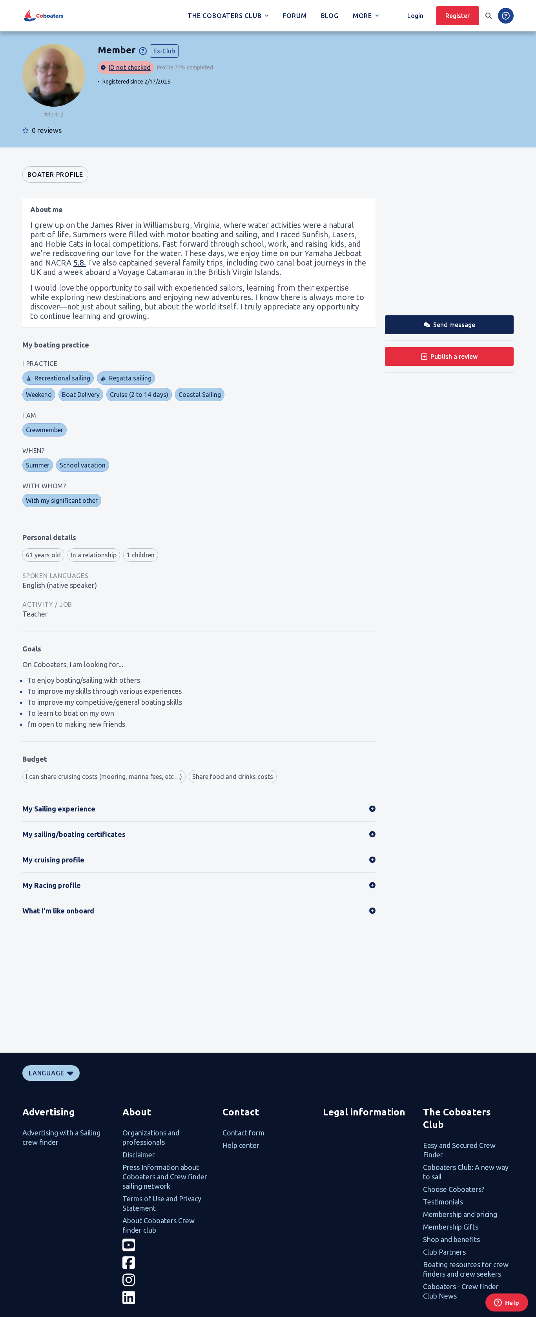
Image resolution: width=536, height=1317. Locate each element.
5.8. (79, 262)
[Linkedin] (167, 1297)
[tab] (55, 174)
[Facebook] (167, 1262)
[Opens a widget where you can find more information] (506, 1303)
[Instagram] (167, 1280)
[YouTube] (167, 1245)
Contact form (243, 1133)
